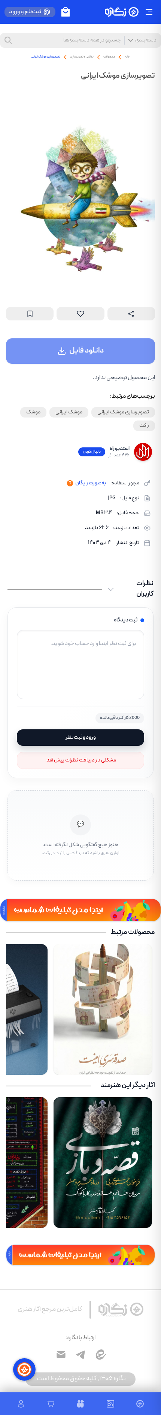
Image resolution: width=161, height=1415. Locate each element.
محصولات (109, 57)
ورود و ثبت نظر (81, 737)
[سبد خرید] (65, 12)
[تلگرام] (80, 1354)
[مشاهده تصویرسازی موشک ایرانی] (80, 192)
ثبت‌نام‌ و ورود (25, 12)
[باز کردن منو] (149, 11)
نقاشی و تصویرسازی (82, 57)
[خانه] (122, 12)
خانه (127, 57)
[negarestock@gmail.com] (61, 1354)
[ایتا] (100, 1354)
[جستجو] (8, 40)
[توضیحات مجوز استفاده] (70, 483)
